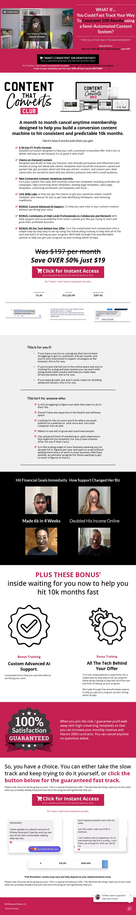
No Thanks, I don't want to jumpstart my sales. (46, 65)
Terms (7, 908)
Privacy (15, 908)
